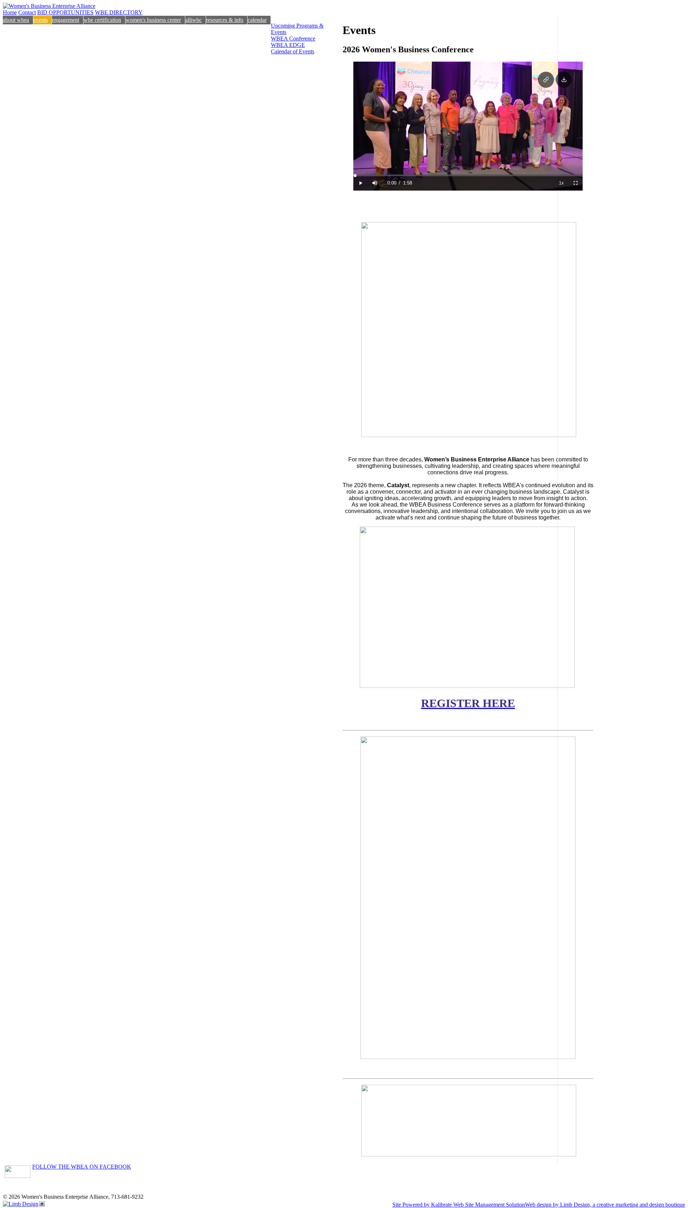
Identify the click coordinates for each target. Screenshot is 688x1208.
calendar (257, 20)
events (40, 20)
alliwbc (193, 20)
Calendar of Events (292, 51)
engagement (65, 20)
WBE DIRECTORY (119, 12)
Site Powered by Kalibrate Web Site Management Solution (458, 1205)
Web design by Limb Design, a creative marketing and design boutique (605, 1205)
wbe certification (102, 20)
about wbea (16, 20)
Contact (27, 12)
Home (10, 12)
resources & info (224, 20)
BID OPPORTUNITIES (65, 12)
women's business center (153, 20)
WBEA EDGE (288, 45)
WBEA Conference (293, 38)
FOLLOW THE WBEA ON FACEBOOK (81, 1167)
